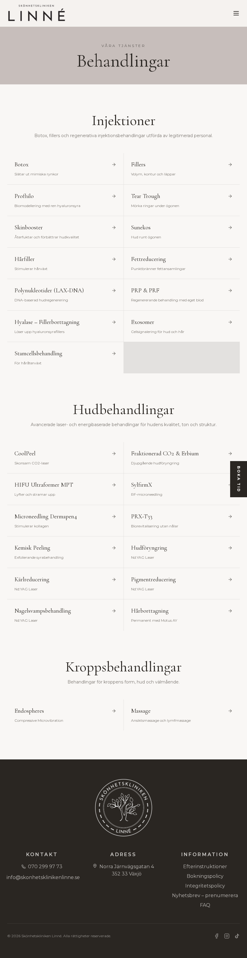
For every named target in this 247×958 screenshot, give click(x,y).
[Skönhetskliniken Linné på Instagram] (227, 936)
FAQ (205, 905)
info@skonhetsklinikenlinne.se (42, 877)
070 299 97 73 (45, 866)
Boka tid (238, 479)
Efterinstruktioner (205, 866)
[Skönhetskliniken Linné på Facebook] (216, 936)
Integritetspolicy (205, 886)
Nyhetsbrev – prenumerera (205, 895)
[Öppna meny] (236, 13)
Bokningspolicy (205, 876)
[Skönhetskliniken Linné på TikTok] (237, 936)
